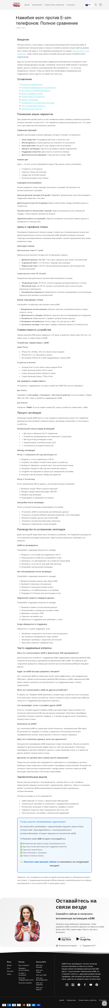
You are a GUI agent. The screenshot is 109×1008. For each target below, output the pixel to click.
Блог (8, 968)
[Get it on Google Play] (83, 939)
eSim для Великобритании (41, 979)
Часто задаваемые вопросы (33, 106)
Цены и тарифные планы (32, 94)
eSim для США (41, 975)
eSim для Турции (39, 971)
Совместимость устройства (33, 97)
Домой (9, 965)
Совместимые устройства (87, 1000)
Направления (71, 1000)
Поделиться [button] (22, 34)
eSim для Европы (39, 988)
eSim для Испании (39, 966)
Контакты (10, 971)
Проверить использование (24, 969)
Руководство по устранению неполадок (38, 103)
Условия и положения (22, 974)
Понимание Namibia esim (32, 84)
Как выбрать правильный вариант (36, 91)
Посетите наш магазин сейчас (40, 862)
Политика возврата (25, 983)
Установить (103, 1000)
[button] (95, 4)
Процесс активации (29, 100)
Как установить (24, 965)
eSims (9, 974)
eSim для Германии (39, 984)
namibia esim (78, 51)
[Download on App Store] (65, 939)
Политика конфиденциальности (26, 979)
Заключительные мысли (32, 109)
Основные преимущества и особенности (39, 87)
